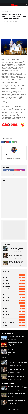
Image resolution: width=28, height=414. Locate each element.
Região (12, 317)
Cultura (12, 280)
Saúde (12, 320)
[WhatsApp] (8, 173)
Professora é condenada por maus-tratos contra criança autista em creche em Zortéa (16, 255)
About (13, 409)
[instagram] (19, 170)
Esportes (12, 297)
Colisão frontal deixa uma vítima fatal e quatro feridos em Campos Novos (17, 337)
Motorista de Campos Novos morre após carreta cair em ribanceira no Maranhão (16, 263)
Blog (22, 412)
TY (13, 412)
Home (9, 409)
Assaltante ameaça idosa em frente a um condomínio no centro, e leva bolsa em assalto (17, 351)
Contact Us (18, 409)
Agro (12, 275)
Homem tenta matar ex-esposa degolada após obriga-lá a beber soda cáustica (17, 344)
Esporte (12, 294)
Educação (12, 289)
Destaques (6, 138)
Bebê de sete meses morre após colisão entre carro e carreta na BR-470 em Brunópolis (16, 248)
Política (12, 314)
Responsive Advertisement (14, 230)
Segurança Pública (12, 322)
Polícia (12, 311)
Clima (12, 277)
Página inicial (4, 10)
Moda (12, 308)
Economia (12, 286)
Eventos (12, 300)
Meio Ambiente (12, 306)
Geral (9, 10)
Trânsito (12, 325)
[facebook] (8, 170)
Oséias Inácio (5, 21)
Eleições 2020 (12, 291)
